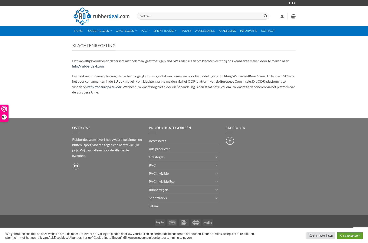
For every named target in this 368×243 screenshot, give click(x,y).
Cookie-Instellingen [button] (321, 235)
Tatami (186, 30)
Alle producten (160, 149)
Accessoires (205, 30)
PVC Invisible (159, 173)
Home (78, 30)
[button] (282, 16)
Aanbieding (227, 30)
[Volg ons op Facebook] (289, 3)
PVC (144, 30)
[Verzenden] (265, 16)
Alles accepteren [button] (350, 235)
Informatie (248, 30)
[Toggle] (216, 157)
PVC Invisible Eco (162, 181)
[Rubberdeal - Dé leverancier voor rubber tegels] (101, 16)
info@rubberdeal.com (88, 66)
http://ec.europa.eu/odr (104, 87)
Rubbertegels (98, 30)
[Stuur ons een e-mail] (293, 3)
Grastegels (125, 30)
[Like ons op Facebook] (230, 141)
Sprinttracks (164, 30)
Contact (268, 30)
